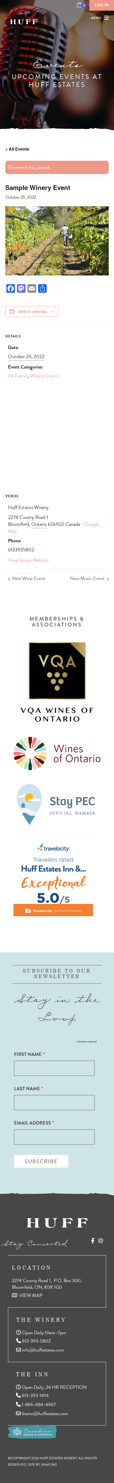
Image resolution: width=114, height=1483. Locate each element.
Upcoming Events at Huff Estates (57, 81)
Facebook (93, 1240)
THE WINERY (41, 1319)
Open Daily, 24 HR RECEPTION (54, 1386)
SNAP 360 (49, 1464)
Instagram (100, 1240)
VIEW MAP (29, 1295)
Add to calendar (32, 311)
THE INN (32, 1374)
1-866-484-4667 (38, 1404)
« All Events (17, 149)
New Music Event (88, 578)
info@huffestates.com (42, 1349)
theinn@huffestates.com (44, 1413)
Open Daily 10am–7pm (43, 1332)
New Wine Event (28, 578)
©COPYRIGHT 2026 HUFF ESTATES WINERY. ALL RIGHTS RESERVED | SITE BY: (52, 1461)
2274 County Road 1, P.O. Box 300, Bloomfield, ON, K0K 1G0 (47, 1283)
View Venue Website (28, 560)
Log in (102, 5)
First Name (29, 1054)
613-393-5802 (36, 1340)
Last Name (28, 1088)
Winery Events (44, 376)
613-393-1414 (35, 1395)
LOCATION (32, 1267)
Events (57, 60)
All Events (18, 376)
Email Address (34, 1122)
